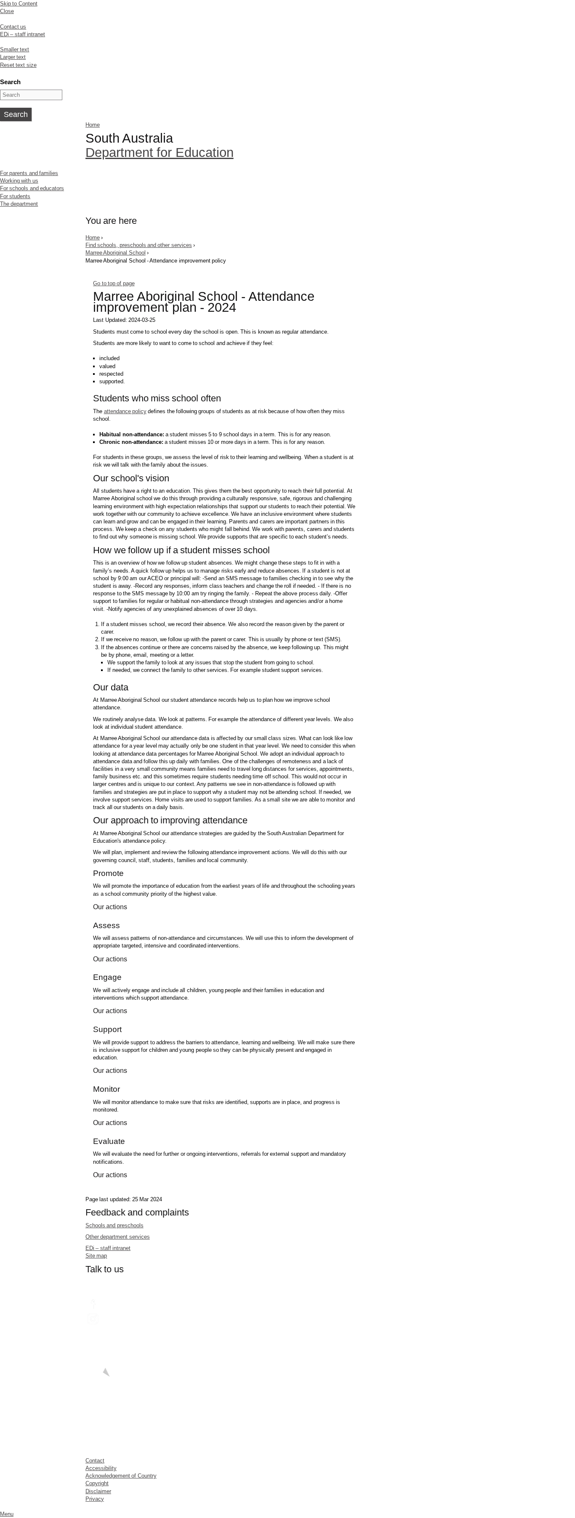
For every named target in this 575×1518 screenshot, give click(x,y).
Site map (96, 1256)
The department (19, 204)
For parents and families (29, 173)
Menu (6, 1514)
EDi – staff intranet (22, 34)
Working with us (19, 181)
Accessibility (101, 1468)
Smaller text (14, 49)
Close (7, 11)
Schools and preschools (114, 1225)
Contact (94, 1460)
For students (15, 196)
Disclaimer (98, 1491)
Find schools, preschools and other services (138, 245)
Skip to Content (18, 3)
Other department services (117, 1237)
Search (10, 81)
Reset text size (18, 65)
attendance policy (125, 411)
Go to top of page (113, 283)
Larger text (13, 57)
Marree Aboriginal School (115, 252)
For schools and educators (32, 188)
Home (92, 125)
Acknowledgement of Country (121, 1476)
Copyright (97, 1483)
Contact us (13, 27)
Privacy (94, 1499)
